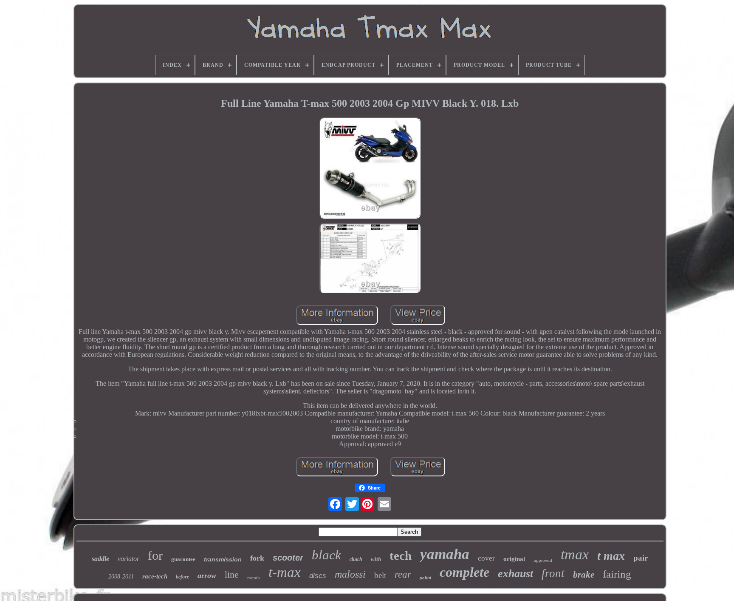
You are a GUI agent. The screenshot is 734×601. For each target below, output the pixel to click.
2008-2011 (121, 576)
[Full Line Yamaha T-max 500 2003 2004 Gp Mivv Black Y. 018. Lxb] (370, 169)
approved (543, 560)
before (182, 577)
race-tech (154, 576)
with (376, 559)
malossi (350, 574)
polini (425, 577)
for (155, 555)
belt (380, 575)
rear (403, 574)
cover (486, 558)
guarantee (183, 559)
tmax (575, 554)
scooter (288, 557)
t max (611, 555)
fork (257, 558)
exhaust (515, 573)
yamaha (444, 554)
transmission (223, 559)
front (553, 573)
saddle (100, 558)
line (232, 574)
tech (401, 555)
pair (640, 557)
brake (583, 575)
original (514, 558)
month (253, 577)
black (326, 554)
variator (128, 558)
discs (317, 576)
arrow (207, 575)
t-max (284, 572)
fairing (617, 574)
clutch (356, 559)
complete (464, 572)
